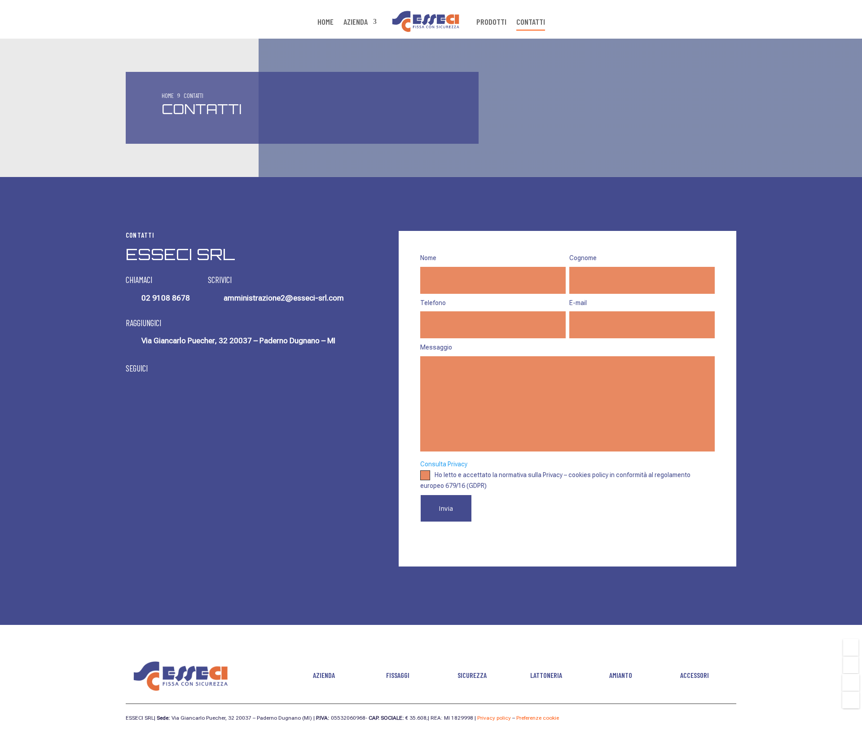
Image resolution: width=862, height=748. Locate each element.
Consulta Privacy (443, 464)
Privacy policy (494, 718)
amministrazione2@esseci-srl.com (284, 297)
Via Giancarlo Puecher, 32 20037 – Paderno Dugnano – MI (238, 340)
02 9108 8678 (165, 297)
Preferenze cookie (537, 718)
